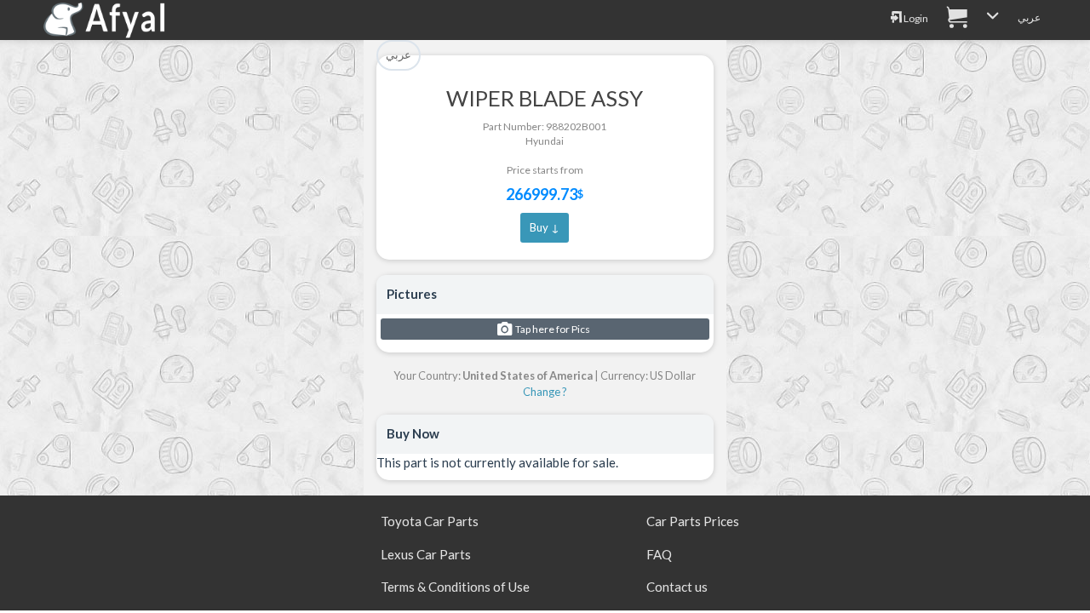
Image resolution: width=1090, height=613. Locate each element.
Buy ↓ (544, 227)
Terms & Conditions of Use (455, 586)
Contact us (677, 586)
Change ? (545, 391)
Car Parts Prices (692, 521)
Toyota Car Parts (430, 521)
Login (915, 18)
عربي (1029, 17)
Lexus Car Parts (426, 554)
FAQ (659, 554)
